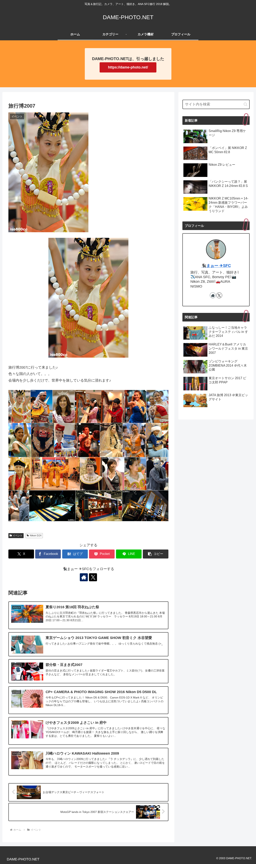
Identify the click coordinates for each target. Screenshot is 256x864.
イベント (17, 535)
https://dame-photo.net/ (128, 67)
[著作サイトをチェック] (84, 577)
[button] (155, 554)
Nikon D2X (36, 535)
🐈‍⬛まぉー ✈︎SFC (216, 265)
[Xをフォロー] (93, 577)
